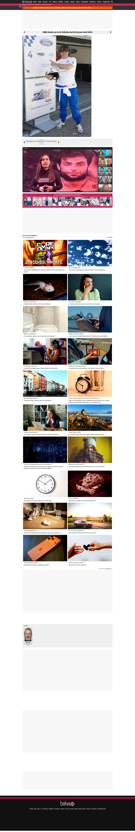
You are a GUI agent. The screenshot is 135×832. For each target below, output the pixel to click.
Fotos (29, 4)
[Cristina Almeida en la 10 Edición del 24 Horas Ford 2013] (66, 201)
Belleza (37, 809)
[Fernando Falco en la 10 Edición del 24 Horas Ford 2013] (95, 201)
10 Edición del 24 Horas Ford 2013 (42, 4)
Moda (31, 809)
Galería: (67, 195)
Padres (51, 809)
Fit (41, 809)
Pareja (45, 809)
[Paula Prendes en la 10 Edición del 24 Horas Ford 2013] (47, 201)
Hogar (62, 809)
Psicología (74, 809)
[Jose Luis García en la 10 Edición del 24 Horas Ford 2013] (105, 201)
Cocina (56, 809)
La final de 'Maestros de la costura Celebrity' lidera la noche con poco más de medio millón (57, 8)
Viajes (88, 809)
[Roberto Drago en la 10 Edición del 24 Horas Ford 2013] (28, 201)
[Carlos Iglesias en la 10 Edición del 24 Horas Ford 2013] (85, 201)
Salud (67, 809)
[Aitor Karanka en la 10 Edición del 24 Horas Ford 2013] (76, 201)
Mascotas (82, 809)
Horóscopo (102, 809)
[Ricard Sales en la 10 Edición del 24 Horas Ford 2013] (37, 201)
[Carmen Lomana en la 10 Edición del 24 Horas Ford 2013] (56, 201)
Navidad (94, 809)
